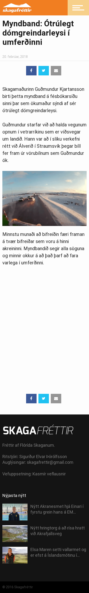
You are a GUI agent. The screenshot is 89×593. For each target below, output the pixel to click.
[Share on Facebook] (31, 70)
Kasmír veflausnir (49, 473)
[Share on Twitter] (43, 70)
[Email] (56, 70)
